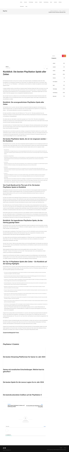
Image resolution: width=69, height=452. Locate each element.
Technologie (31, 2)
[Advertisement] (59, 36)
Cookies (61, 447)
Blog (26, 6)
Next (42, 404)
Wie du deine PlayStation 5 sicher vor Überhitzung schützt (16, 406)
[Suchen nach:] (57, 56)
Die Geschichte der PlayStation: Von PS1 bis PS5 (34, 406)
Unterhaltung (46, 2)
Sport (51, 2)
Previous (9, 404)
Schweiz (60, 2)
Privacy (65, 447)
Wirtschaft (22, 6)
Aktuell (40, 2)
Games (36, 2)
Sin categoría (59, 81)
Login (45, 426)
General (25, 2)
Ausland (55, 2)
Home (21, 2)
